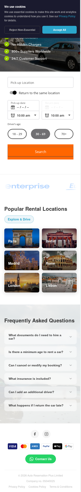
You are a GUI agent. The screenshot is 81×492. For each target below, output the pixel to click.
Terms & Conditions (60, 486)
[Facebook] (35, 434)
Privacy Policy (17, 486)
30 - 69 (40, 134)
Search (40, 152)
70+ (64, 134)
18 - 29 (17, 134)
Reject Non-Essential (22, 30)
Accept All (59, 30)
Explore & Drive (19, 219)
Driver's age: (14, 124)
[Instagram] (46, 434)
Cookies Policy (37, 486)
